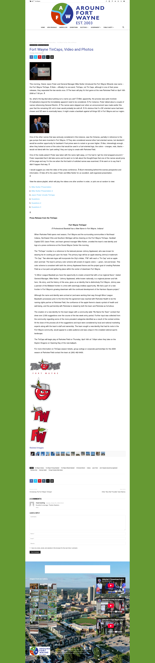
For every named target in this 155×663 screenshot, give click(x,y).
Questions (35, 199)
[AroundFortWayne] (77, 14)
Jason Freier (95, 468)
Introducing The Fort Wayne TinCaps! (41, 492)
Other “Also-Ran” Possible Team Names (113, 492)
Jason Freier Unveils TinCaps (43, 195)
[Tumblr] (118, 1)
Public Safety (108, 27)
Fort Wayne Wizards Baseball (67, 468)
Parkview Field (33, 470)
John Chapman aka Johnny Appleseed (108, 468)
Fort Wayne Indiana (39, 468)
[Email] (48, 57)
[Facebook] (106, 1)
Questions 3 (36, 207)
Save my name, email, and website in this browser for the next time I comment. (54, 548)
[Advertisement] (77, 36)
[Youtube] (124, 1)
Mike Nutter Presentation (41, 187)
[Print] (52, 57)
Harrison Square (38, 42)
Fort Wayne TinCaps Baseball (52, 468)
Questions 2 (36, 203)
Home (43, 27)
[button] (123, 27)
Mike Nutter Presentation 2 (42, 191)
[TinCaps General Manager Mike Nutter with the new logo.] (77, 71)
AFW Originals (52, 27)
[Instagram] (109, 1)
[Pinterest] (112, 1)
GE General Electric (80, 468)
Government (95, 27)
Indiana (89, 468)
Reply (37, 507)
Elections (83, 27)
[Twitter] (121, 1)
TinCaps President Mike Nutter (56, 470)
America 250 (63, 27)
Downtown (74, 27)
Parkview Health (43, 470)
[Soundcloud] (115, 1)
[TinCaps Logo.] (77, 366)
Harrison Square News (50, 42)
